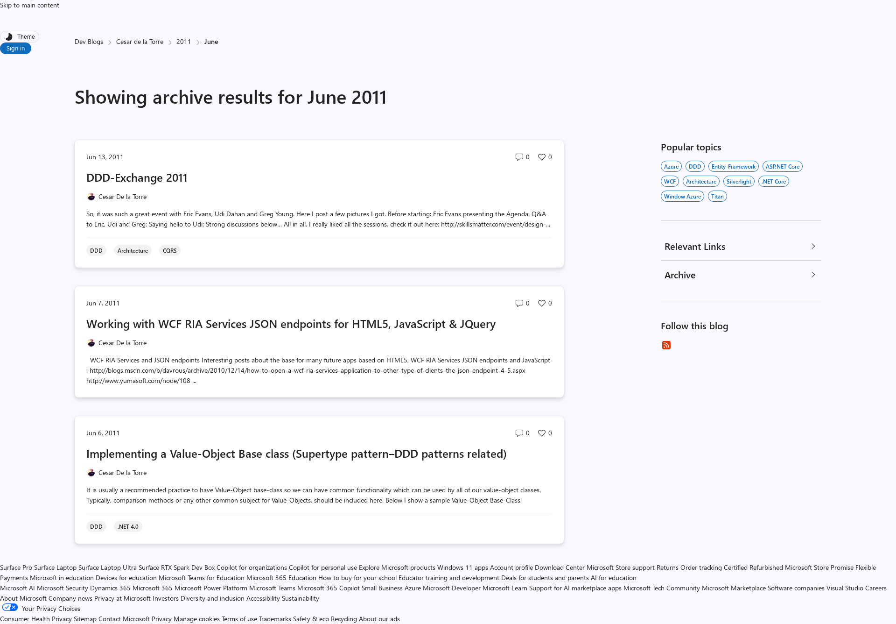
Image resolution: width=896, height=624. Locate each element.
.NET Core (774, 181)
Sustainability (300, 598)
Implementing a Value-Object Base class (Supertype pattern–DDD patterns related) (296, 453)
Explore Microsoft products (397, 567)
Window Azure (682, 196)
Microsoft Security (62, 587)
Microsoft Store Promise (819, 567)
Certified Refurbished (753, 567)
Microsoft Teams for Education (202, 577)
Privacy (163, 618)
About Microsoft (23, 598)
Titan (717, 196)
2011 (183, 41)
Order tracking (701, 567)
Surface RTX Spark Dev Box (177, 567)
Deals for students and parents (545, 577)
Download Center (560, 567)
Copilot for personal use (323, 567)
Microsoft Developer (452, 587)
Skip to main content (29, 4)
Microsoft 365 (153, 587)
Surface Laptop (55, 567)
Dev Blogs (89, 41)
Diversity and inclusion (213, 598)
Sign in (16, 48)
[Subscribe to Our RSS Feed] (666, 345)
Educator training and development (449, 577)
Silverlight (739, 181)
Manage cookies (197, 618)
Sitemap (85, 618)
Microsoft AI (17, 587)
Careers (876, 587)
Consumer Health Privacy (36, 618)
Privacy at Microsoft (122, 598)
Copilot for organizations (252, 567)
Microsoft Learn (505, 587)
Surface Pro (16, 567)
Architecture (701, 181)
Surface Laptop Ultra (107, 567)
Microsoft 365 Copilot (328, 587)
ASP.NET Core (782, 166)
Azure (671, 166)
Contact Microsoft (124, 618)
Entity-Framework (734, 166)
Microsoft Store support (621, 567)
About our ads (379, 618)
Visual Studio (844, 587)
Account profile (511, 567)
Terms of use (239, 618)
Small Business (382, 587)
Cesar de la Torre (139, 41)
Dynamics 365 (110, 587)
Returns (668, 567)
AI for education (614, 577)
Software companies (796, 587)
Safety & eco (311, 618)
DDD (695, 166)
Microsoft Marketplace (734, 587)
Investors (166, 598)
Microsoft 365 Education (281, 577)
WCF (670, 181)
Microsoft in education (62, 577)
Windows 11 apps (462, 567)
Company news (70, 598)
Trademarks (275, 618)
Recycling (344, 618)
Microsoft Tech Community (661, 587)
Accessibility (263, 598)
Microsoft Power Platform (211, 587)
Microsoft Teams (272, 587)
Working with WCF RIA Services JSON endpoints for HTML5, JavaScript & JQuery (291, 323)
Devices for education (126, 577)
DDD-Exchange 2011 (137, 177)
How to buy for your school (357, 577)
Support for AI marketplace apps (575, 587)
